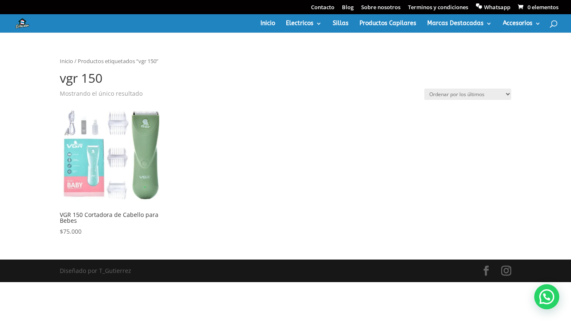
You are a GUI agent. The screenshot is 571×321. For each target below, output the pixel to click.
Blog (348, 8)
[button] (546, 296)
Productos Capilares (387, 23)
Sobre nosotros (380, 8)
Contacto (322, 8)
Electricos (300, 23)
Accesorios (518, 23)
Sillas (341, 23)
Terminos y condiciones (438, 8)
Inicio (267, 23)
